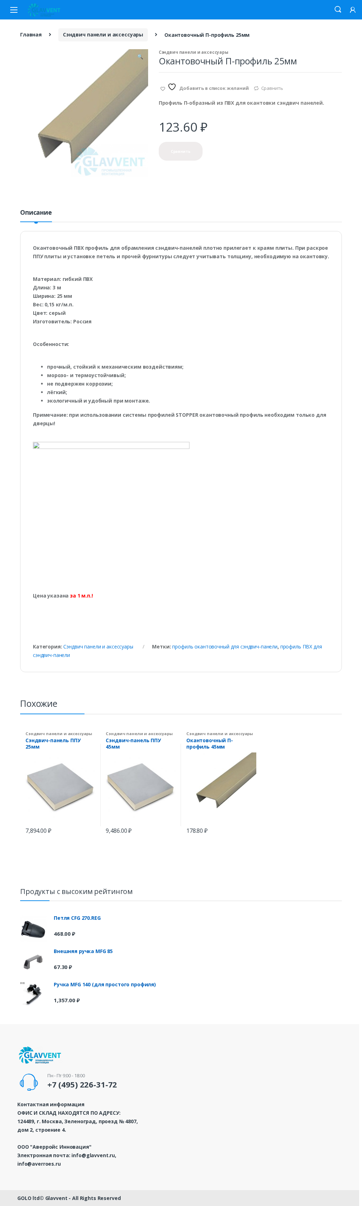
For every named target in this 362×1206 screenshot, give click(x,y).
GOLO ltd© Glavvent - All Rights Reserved (69, 1198)
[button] (140, 57)
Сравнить (272, 88)
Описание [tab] (36, 213)
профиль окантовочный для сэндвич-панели (225, 646)
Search (338, 9)
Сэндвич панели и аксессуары (103, 34)
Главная (31, 34)
